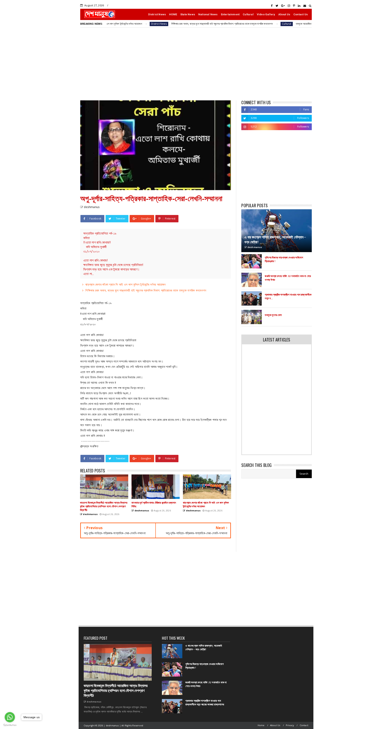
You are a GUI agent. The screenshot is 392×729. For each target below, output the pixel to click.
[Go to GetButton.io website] (9, 725)
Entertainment (230, 14)
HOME (173, 14)
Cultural (248, 14)
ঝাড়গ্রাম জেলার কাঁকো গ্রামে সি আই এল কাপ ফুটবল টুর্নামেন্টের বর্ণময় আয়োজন (125, 284)
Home (261, 725)
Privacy (290, 725)
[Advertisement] (196, 63)
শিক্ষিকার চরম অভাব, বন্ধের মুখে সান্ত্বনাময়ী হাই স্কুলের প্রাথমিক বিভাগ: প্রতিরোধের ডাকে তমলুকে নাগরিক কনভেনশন (196, 23)
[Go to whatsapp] (10, 717)
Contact (304, 725)
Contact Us (300, 14)
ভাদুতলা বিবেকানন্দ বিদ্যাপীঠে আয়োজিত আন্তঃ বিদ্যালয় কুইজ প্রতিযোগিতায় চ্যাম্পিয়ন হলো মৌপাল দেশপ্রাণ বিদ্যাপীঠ (116, 691)
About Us (284, 14)
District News (157, 14)
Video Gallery (266, 14)
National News (208, 14)
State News (187, 14)
